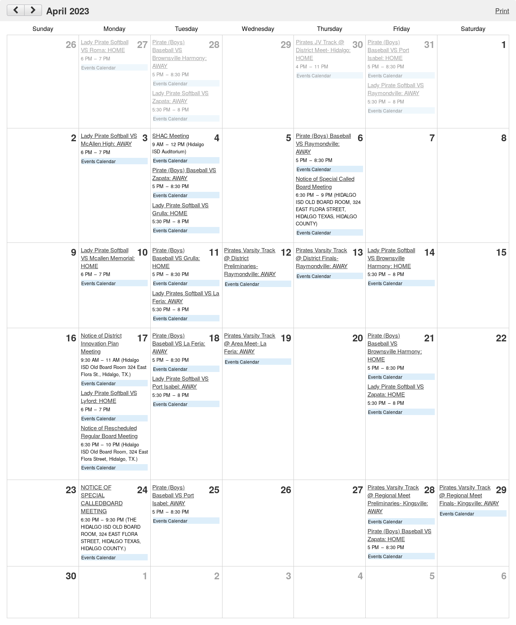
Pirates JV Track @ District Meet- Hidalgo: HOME (323, 50)
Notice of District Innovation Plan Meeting (101, 343)
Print (502, 10)
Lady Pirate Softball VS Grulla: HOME (180, 209)
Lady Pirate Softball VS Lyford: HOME (109, 396)
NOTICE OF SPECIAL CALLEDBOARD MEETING (102, 499)
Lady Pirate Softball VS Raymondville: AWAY (396, 89)
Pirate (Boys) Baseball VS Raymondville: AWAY (323, 143)
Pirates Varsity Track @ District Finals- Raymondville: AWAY (322, 258)
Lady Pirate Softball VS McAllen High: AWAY (109, 139)
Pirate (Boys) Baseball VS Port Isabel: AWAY (173, 495)
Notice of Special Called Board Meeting (325, 182)
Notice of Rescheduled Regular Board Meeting (109, 432)
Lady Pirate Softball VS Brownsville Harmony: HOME (391, 258)
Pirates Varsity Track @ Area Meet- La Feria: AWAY (249, 343)
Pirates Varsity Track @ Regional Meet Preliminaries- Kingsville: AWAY (398, 499)
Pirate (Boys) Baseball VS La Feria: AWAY (178, 343)
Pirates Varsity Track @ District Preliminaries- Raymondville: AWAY (250, 262)
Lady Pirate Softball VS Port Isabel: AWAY (180, 382)
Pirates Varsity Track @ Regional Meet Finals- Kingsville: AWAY (469, 495)
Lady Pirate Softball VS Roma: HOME (104, 46)
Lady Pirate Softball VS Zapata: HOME (396, 390)
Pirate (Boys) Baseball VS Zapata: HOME (399, 535)
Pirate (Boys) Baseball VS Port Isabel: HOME (388, 50)
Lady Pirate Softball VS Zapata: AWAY (180, 97)
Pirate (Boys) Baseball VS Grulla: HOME (176, 258)
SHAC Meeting (170, 135)
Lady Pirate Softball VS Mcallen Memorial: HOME (108, 258)
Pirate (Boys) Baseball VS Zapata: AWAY (184, 174)
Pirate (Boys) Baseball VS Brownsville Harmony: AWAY (179, 53)
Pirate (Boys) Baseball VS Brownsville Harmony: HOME (395, 347)
